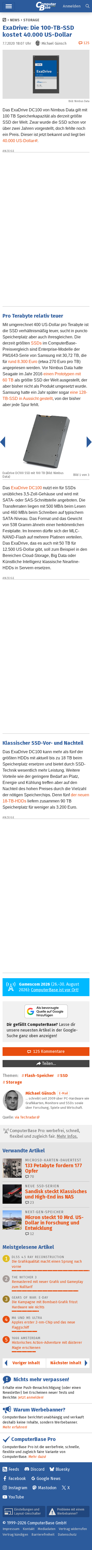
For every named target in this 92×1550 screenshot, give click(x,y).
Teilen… (48, 1063)
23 (31, 1202)
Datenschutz (67, 1534)
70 (31, 1176)
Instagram (17, 1487)
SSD (64, 1075)
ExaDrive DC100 (26, 488)
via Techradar (25, 1117)
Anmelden (71, 6)
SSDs (36, 343)
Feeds (13, 1469)
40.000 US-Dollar (18, 141)
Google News (49, 1478)
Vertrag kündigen (15, 1534)
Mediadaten (46, 1529)
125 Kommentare (48, 1051)
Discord (37, 1469)
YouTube (16, 1497)
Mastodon (47, 1487)
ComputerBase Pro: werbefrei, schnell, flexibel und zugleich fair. (44, 1133)
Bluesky (62, 1469)
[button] (87, 6)
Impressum (11, 1529)
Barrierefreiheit (42, 1534)
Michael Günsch (41, 1093)
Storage (31, 20)
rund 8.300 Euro (22, 361)
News (15, 20)
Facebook (17, 1478)
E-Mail (63, 1093)
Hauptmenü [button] (9, 6)
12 (31, 1234)
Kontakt (28, 1529)
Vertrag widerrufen (73, 1529)
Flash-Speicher (39, 1075)
